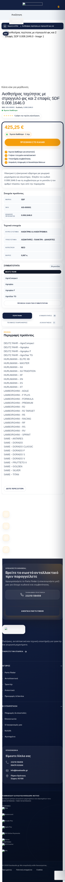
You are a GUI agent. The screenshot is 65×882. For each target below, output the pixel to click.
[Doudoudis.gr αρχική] (13, 629)
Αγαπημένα (10, 736)
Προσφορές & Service (14, 696)
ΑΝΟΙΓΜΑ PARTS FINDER (32, 611)
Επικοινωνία (10, 719)
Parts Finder (10, 672)
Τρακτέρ (8, 684)
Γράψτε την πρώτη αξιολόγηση (27, 116)
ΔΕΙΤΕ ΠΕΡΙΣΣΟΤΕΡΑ (15, 489)
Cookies (39, 870)
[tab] (17, 316)
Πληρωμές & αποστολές (15, 713)
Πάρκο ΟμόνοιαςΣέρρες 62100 (18, 777)
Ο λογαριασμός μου (13, 725)
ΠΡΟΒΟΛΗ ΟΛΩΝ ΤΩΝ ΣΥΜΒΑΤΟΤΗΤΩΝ (32, 303)
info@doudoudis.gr (19, 770)
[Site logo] (32, 5)
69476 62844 (17, 765)
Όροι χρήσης (7, 870)
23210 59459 (17, 762)
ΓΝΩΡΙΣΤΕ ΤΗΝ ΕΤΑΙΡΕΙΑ (14, 651)
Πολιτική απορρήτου (24, 870)
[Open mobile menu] (5, 5)
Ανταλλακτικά (11, 678)
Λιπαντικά (10, 690)
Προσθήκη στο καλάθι (32, 142)
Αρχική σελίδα (13, 26)
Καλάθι (8, 731)
